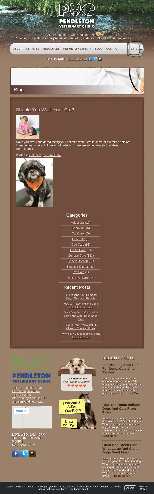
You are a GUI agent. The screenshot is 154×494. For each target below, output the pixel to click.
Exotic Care (78, 250)
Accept (130, 487)
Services (32, 48)
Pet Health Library (77, 48)
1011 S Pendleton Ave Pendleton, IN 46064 (74, 34)
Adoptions (78, 222)
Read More (24, 148)
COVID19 (78, 239)
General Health (78, 261)
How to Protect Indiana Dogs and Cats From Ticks (121, 408)
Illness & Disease (78, 266)
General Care (52, 155)
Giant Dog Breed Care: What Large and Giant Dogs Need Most (81, 316)
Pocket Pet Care (78, 277)
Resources (51, 48)
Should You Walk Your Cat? (45, 109)
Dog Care (77, 244)
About (17, 48)
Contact (112, 48)
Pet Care (79, 272)
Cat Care (35, 155)
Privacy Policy (143, 487)
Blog (98, 48)
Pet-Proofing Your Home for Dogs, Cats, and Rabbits (121, 368)
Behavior (78, 228)
